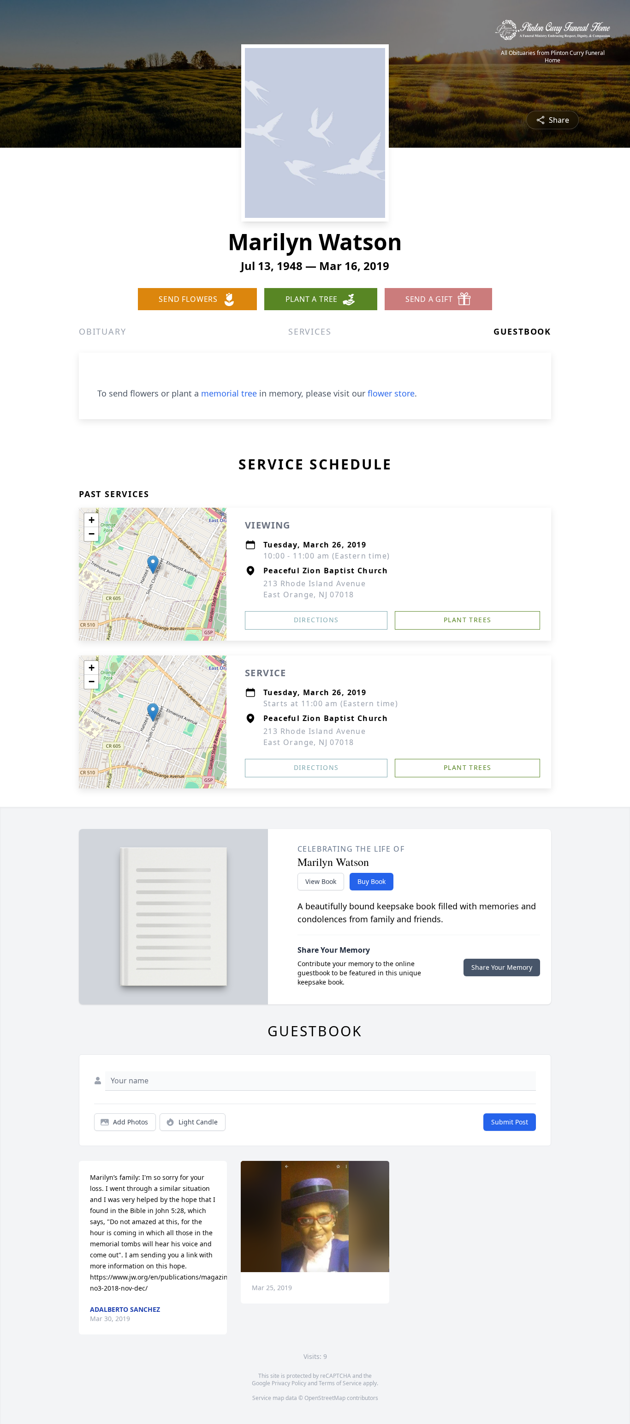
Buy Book (371, 881)
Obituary (102, 331)
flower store (391, 393)
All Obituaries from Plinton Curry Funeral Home (553, 56)
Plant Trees (467, 619)
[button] (153, 564)
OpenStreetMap (324, 1398)
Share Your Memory (501, 967)
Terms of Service (340, 1383)
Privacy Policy (289, 1383)
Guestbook (522, 331)
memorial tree (229, 393)
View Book (320, 881)
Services (309, 331)
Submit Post (509, 1122)
